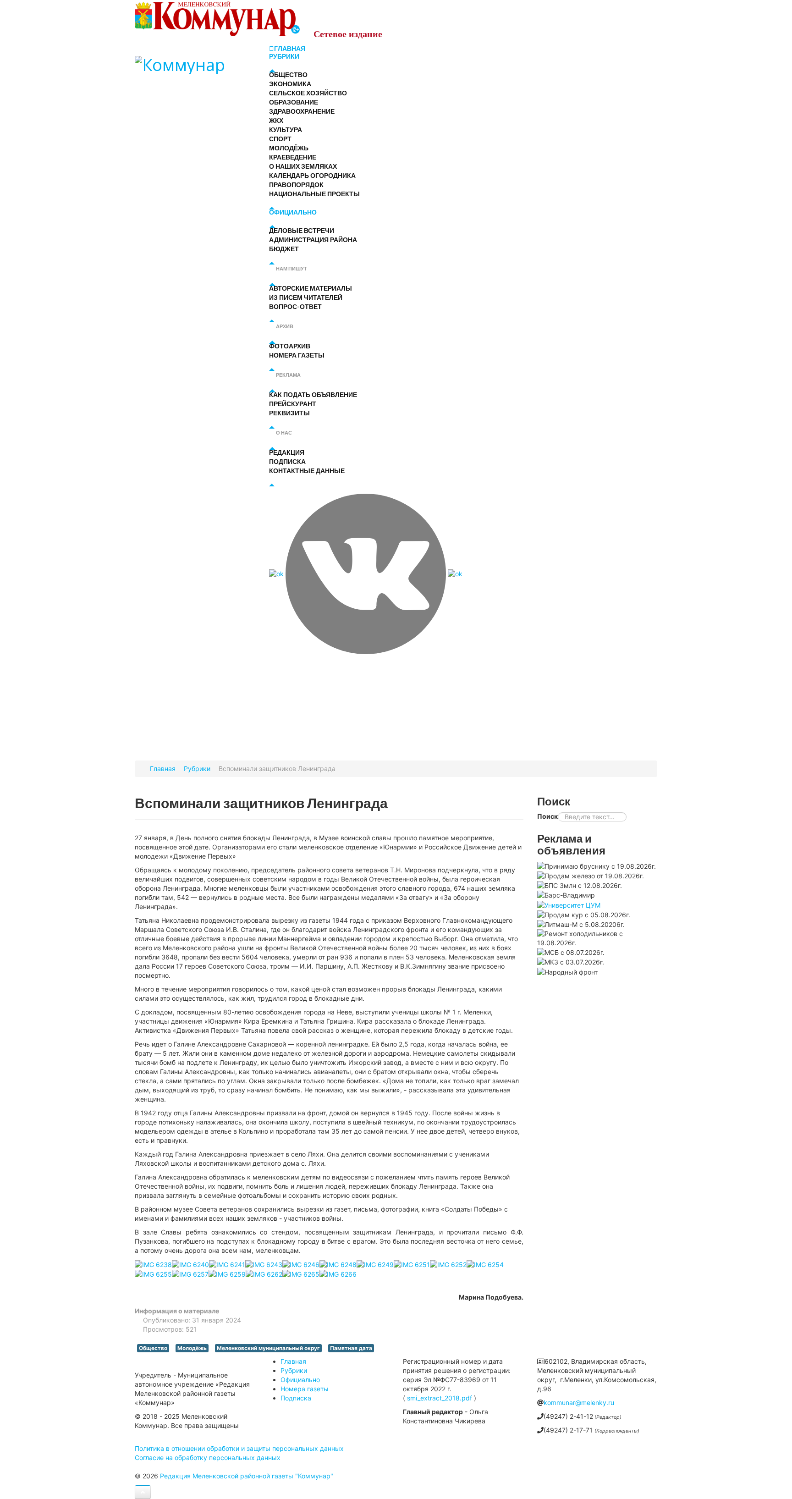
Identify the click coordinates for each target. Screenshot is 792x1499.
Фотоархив (289, 346)
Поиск (547, 816)
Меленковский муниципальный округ (268, 1348)
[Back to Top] (143, 1492)
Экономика (290, 84)
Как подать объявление (313, 394)
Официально (293, 212)
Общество (288, 74)
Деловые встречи (301, 230)
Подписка (287, 461)
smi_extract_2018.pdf (439, 1398)
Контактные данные (307, 470)
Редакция (286, 452)
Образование (293, 102)
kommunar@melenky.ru (579, 1402)
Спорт (280, 139)
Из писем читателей (305, 297)
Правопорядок (296, 184)
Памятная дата (351, 1348)
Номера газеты (296, 355)
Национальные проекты (314, 194)
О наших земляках (303, 166)
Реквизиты (289, 413)
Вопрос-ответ (295, 306)
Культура (285, 129)
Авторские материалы (310, 288)
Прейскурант (292, 404)
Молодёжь (288, 148)
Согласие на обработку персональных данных (207, 1457)
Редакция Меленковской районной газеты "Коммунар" (246, 1476)
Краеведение (292, 157)
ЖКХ (276, 120)
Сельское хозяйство (308, 93)
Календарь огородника (312, 175)
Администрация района (313, 239)
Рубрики (284, 56)
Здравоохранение (302, 111)
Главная (289, 48)
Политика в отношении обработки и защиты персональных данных (239, 1448)
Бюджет (284, 249)
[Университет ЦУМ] (568, 904)
